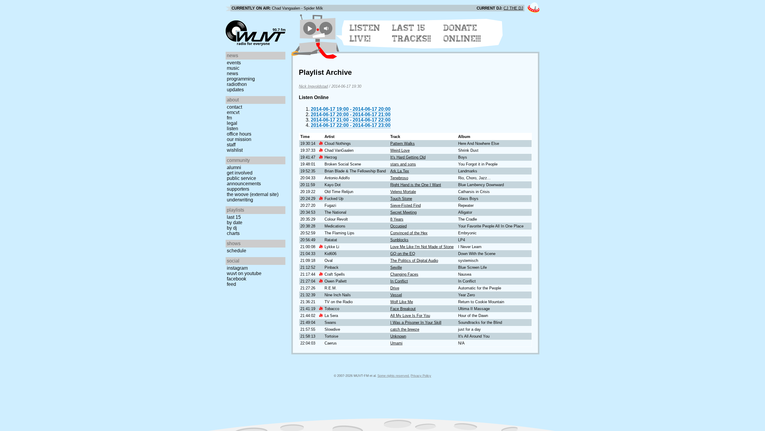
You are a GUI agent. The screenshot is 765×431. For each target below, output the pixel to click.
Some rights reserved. (393, 375)
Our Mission (239, 139)
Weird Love (400, 150)
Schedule (236, 250)
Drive (394, 288)
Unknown (398, 336)
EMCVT (233, 112)
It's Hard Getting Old (408, 157)
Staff (231, 144)
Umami (396, 343)
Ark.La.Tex (399, 171)
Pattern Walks (402, 143)
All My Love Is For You (410, 315)
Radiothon (237, 84)
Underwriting (240, 199)
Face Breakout (403, 308)
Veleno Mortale (403, 191)
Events (234, 62)
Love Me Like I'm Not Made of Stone (422, 247)
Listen (232, 128)
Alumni (234, 167)
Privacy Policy (421, 375)
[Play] (309, 28)
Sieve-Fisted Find (405, 205)
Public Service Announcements (244, 181)
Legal (232, 123)
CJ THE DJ (513, 8)
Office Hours (239, 133)
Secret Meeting (403, 212)
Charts (233, 233)
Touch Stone (401, 198)
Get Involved (240, 172)
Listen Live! (365, 33)
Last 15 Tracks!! (411, 33)
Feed (231, 284)
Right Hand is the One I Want (415, 185)
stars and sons (403, 164)
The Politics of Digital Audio (414, 260)
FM (229, 117)
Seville (396, 267)
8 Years (396, 219)
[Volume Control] (326, 28)
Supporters (238, 189)
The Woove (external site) (253, 194)
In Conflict (399, 281)
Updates (235, 89)
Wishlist (235, 150)
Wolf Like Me (401, 302)
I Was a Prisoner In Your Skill (415, 322)
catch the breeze (404, 329)
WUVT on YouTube (244, 273)
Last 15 (234, 217)
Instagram (237, 268)
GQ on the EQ (402, 253)
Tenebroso (399, 178)
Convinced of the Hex (409, 233)
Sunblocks (399, 240)
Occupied (398, 226)
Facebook (236, 278)
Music (233, 68)
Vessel (396, 295)
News (232, 73)
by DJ (232, 227)
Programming (241, 78)
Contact (234, 107)
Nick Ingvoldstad (313, 86)
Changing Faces (404, 274)
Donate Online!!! (462, 33)
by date (234, 222)
